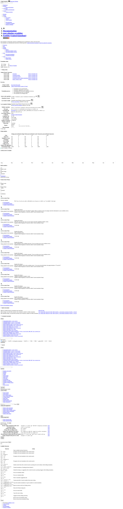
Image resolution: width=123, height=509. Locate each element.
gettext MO (43, 312)
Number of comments (7, 381)
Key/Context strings (7, 395)
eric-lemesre (19, 105)
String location (6, 384)
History (7, 49)
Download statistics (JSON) (11, 52)
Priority (4, 373)
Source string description (8, 396)
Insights (4, 48)
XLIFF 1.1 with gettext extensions (62, 312)
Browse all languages (10, 9)
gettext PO (48, 312)
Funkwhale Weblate (14, 1)
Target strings (6, 393)
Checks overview (9, 12)
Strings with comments (7, 409)
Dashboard (5, 5)
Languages (5, 8)
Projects (4, 6)
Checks (4, 10)
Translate (15, 65)
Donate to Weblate (9, 24)
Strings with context (7, 413)
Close (10, 442)
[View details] (1, 197)
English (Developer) (18, 209)
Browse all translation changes (7, 305)
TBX (51, 312)
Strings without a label (17, 79)
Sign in (4, 15)
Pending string (6, 399)
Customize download (10, 55)
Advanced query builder (5, 389)
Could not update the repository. (45, 42)
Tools (4, 56)
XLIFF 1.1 (71, 312)
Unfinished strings (16, 75)
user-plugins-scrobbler (13, 33)
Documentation (9, 22)
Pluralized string (6, 412)
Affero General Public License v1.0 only (19, 86)
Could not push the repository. (33, 42)
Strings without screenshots (8, 411)
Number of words (6, 380)
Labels (4, 374)
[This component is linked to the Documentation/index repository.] (36, 96)
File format (3, 339)
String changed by (6, 401)
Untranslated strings (17, 76)
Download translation (10, 54)
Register (4, 14)
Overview (5, 45)
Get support (8, 17)
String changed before (7, 420)
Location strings (6, 397)
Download (13, 110)
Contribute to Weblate (10, 23)
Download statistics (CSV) (11, 50)
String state (5, 398)
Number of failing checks (8, 382)
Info (4, 46)
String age (5, 377)
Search (4, 47)
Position (4, 372)
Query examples (4, 424)
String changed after (7, 419)
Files (4, 53)
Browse (11, 65)
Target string (5, 376)
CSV (39, 312)
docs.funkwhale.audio (15, 84)
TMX (54, 312)
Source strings (6, 392)
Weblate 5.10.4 (11, 502)
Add (18, 404)
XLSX (75, 312)
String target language (7, 400)
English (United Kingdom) (14, 35)
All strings (15, 73)
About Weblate (9, 20)
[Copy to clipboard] (38, 96)
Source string (5, 375)
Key (4, 383)
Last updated (5, 379)
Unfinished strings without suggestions (20, 78)
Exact (15, 404)
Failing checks (8, 58)
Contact (7, 18)
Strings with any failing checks (9, 410)
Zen (36, 73)
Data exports (8, 57)
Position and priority (7, 371)
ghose (18, 101)
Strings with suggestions (8, 407)
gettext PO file (41, 310)
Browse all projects (9, 7)
